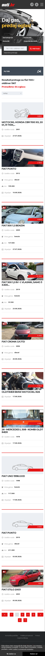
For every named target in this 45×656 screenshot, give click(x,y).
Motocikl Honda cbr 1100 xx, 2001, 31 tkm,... (22, 123)
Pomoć (37, 636)
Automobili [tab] (27, 37)
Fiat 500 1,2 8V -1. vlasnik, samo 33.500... (22, 283)
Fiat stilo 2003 (11, 589)
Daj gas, (16, 22)
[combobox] (12, 93)
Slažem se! (33, 654)
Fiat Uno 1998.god (13, 476)
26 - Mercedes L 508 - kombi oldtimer (22, 431)
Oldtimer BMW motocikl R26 (21, 392)
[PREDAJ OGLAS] (32, 4)
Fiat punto (9, 533)
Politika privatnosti (27, 636)
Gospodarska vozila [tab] (30, 41)
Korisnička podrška (11, 636)
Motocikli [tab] (6, 41)
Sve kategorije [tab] (8, 37)
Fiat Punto (9, 169)
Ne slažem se (11, 654)
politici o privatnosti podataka (23, 649)
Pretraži (36, 49)
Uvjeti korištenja (22, 638)
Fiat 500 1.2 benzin (13, 225)
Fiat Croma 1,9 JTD (13, 341)
